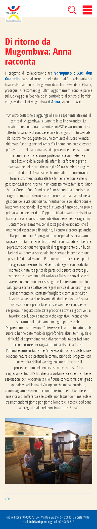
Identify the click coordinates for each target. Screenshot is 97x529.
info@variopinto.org (40, 522)
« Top (8, 499)
